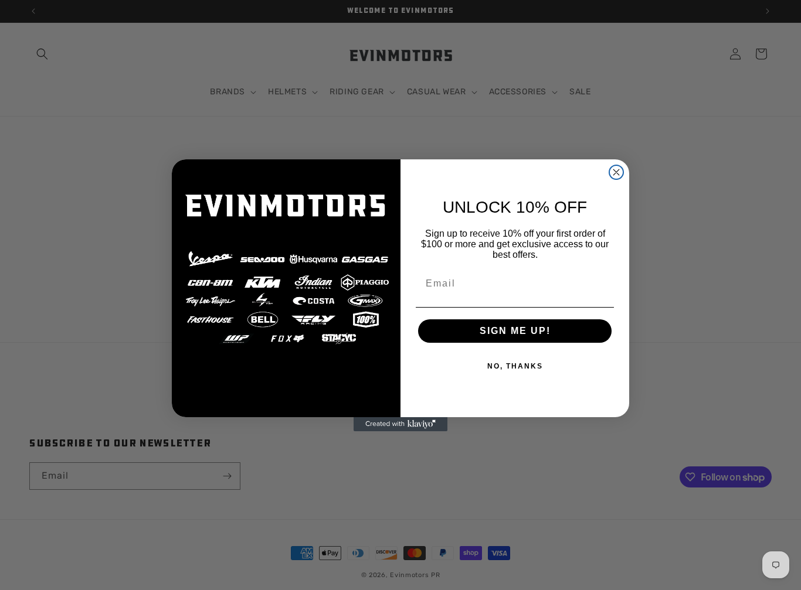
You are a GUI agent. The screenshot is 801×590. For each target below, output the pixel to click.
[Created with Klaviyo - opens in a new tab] (400, 424)
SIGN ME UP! (515, 331)
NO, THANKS (515, 366)
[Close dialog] (616, 172)
